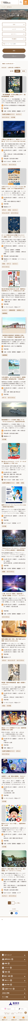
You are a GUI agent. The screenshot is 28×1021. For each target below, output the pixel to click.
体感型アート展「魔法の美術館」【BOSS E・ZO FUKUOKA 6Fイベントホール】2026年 (14, 777)
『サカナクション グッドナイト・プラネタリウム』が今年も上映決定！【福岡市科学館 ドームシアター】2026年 (14, 549)
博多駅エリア (7, 207)
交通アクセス (8, 989)
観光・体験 (7, 976)
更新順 (23, 71)
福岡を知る (8, 959)
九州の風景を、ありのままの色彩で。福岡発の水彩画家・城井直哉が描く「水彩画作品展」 (13, 378)
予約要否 (14, 39)
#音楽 (17, 483)
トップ (3, 7)
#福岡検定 (4, 313)
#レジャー (18, 114)
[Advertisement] (14, 935)
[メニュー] (25, 2)
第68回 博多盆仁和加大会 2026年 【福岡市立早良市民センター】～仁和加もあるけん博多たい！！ (13, 290)
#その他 (13, 117)
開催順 (17, 71)
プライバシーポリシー (19, 1013)
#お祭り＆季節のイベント (8, 114)
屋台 (6, 972)
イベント (6, 968)
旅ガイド (7, 980)
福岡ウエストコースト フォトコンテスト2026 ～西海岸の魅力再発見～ (14, 506)
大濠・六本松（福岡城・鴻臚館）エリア (14, 111)
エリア (14, 29)
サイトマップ (14, 1012)
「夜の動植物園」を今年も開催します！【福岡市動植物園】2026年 (13, 95)
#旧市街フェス (20, 310)
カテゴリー (14, 34)
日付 (14, 24)
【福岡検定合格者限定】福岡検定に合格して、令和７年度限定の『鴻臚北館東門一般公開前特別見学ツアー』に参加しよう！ (13, 336)
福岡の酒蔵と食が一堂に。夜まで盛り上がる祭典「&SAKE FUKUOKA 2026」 (13, 640)
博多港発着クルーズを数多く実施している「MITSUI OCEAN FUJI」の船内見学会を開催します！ (14, 420)
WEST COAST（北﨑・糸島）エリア (13, 480)
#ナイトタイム (5, 117)
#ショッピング (5, 213)
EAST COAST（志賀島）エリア (12, 161)
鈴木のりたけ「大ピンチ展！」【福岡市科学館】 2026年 (13, 824)
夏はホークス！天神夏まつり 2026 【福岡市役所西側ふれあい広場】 (14, 729)
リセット (14, 56)
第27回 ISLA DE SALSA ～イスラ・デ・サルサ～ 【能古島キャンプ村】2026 (14, 462)
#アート (9, 263)
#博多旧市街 (12, 310)
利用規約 (12, 1013)
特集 (6, 963)
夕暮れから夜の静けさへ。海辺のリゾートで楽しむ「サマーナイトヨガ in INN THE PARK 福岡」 (13, 140)
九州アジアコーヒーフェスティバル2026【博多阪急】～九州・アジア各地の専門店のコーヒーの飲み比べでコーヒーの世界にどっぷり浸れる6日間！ (14, 187)
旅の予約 (7, 984)
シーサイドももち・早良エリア (12, 307)
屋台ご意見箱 (7, 1013)
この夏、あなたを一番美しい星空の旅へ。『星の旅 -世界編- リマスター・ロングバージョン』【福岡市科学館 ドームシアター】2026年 (13, 594)
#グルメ (4, 210)
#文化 (9, 210)
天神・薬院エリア (8, 748)
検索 (14, 51)
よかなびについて (7, 1012)
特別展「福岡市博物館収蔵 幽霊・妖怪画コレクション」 (13, 683)
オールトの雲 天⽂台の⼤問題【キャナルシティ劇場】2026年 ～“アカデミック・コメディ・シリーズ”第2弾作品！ (13, 236)
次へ (16, 902)
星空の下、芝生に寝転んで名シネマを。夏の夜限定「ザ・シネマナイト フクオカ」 (13, 870)
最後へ (18, 902)
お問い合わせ (20, 1012)
